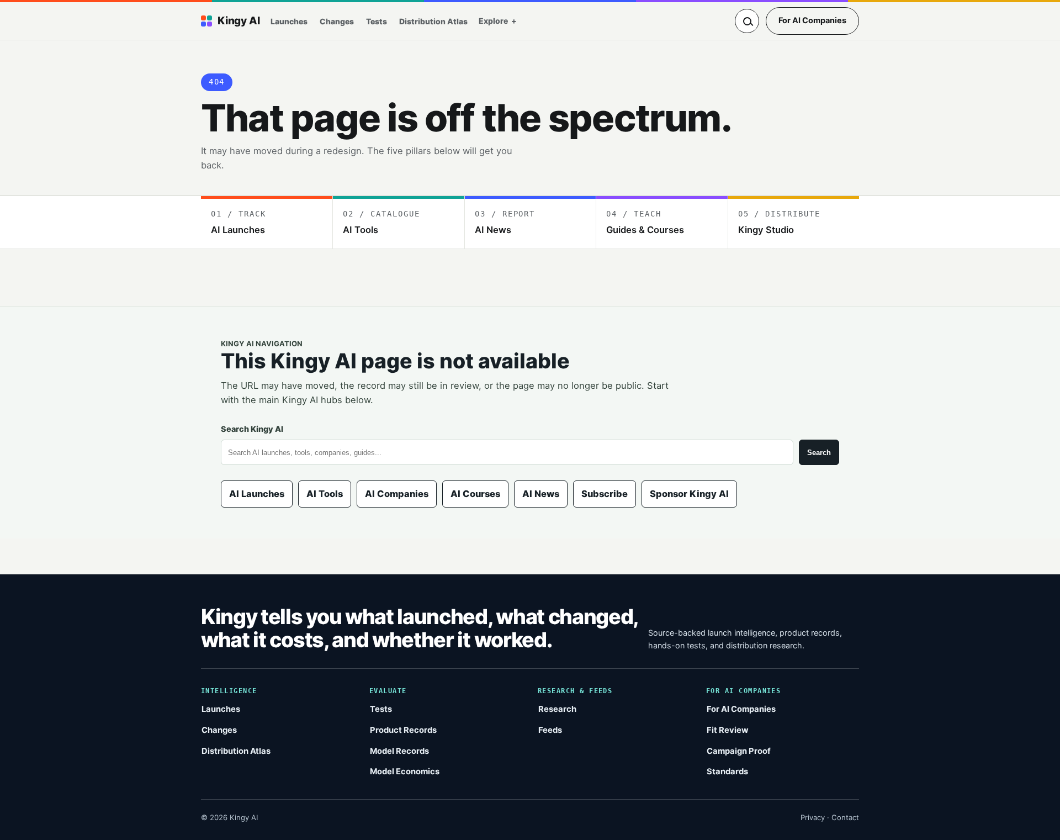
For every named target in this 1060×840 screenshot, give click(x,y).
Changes (337, 21)
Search (819, 452)
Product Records (403, 730)
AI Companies (396, 493)
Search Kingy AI (252, 429)
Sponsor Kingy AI (689, 493)
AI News (540, 493)
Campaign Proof (739, 751)
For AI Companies (812, 20)
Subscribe (604, 493)
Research (557, 709)
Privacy (813, 817)
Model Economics (404, 771)
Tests (376, 21)
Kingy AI (238, 20)
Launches (289, 21)
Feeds (550, 730)
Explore (493, 20)
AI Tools (324, 493)
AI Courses (475, 493)
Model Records (399, 751)
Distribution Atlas (433, 21)
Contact (845, 817)
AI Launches (256, 493)
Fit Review (728, 730)
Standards (727, 771)
